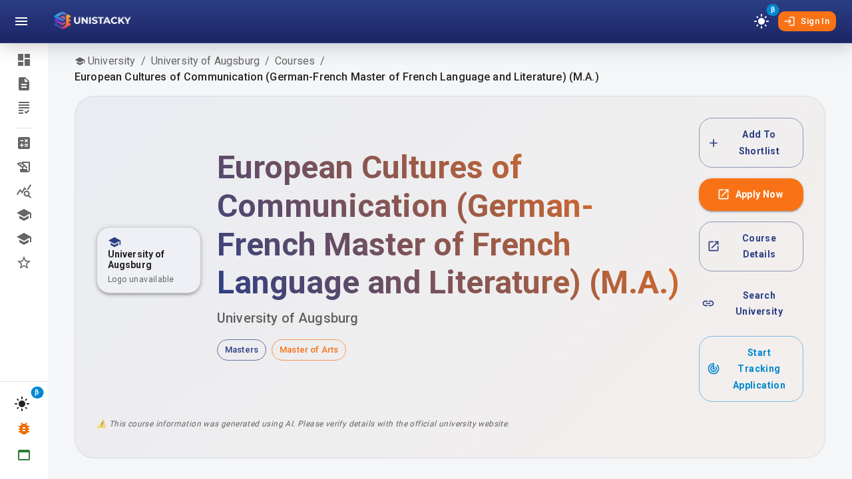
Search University (759, 303)
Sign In (815, 21)
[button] (24, 143)
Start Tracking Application (759, 369)
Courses (295, 61)
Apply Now (759, 194)
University (112, 61)
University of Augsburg (205, 61)
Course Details (759, 246)
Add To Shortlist (759, 142)
